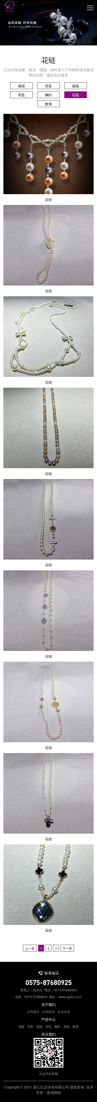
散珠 (48, 103)
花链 (75, 94)
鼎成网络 (54, 1092)
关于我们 (48, 1004)
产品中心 (48, 1019)
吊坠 (48, 85)
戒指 (75, 85)
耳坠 (21, 94)
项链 (21, 85)
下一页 (67, 948)
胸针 (48, 94)
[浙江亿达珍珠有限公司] (8, 6)
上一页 (30, 948)
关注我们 (48, 1034)
